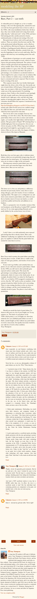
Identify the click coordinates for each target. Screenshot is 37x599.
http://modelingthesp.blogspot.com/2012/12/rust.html (17, 105)
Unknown (8, 346)
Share (4, 335)
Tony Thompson (11, 466)
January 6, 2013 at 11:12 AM (27, 466)
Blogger (22, 597)
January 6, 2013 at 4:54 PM (20, 500)
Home (18, 541)
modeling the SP (12, 6)
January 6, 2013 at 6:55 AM (20, 346)
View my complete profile (7, 593)
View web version (19, 545)
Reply (7, 460)
